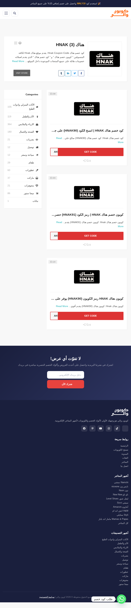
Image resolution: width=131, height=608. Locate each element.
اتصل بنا (124, 466)
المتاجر (125, 462)
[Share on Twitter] (75, 73)
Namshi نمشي (121, 482)
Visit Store (22, 73)
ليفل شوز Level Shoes (117, 498)
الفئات (125, 458)
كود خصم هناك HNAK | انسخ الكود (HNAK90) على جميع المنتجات (81, 130)
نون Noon (123, 490)
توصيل (30, 147)
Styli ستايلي (122, 515)
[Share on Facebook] (81, 73)
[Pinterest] (92, 428)
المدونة (124, 454)
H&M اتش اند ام (120, 510)
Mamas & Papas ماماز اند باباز (113, 519)
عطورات (29, 170)
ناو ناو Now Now (120, 494)
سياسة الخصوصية (46, 597)
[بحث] (14, 13)
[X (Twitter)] (125, 428)
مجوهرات (29, 185)
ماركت (30, 177)
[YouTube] (101, 428)
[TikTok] (117, 428)
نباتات (35, 201)
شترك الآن (67, 384)
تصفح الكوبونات (120, 450)
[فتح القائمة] (6, 13)
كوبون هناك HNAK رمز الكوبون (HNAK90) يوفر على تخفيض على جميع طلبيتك (73, 298)
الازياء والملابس (26, 124)
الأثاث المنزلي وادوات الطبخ (23, 106)
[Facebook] (84, 428)
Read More (18, 61)
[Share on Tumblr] (61, 73)
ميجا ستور (29, 193)
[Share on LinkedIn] (68, 73)
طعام (31, 162)
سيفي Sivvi (122, 502)
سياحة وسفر (27, 154)
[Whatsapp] (121, 599)
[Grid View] (15, 43)
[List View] (20, 43)
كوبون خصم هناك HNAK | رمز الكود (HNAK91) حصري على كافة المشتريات (74, 214)
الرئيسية (124, 445)
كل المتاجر (123, 523)
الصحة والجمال (26, 131)
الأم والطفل (28, 116)
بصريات (30, 139)
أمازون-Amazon (120, 507)
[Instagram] (109, 428)
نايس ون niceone (120, 486)
